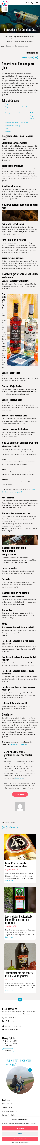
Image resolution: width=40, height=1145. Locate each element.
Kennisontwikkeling (8, 1115)
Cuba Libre (33, 119)
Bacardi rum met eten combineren (16, 123)
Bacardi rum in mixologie (13, 126)
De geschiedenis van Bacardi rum (16, 104)
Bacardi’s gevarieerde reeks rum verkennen (19, 110)
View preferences (20, 1139)
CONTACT (8, 1050)
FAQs (6, 129)
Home (2, 46)
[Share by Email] (36, 57)
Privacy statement (23, 1142)
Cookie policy (15, 1142)
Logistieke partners (8, 1111)
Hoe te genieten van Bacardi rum (16, 113)
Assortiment (6, 1103)
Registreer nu (20, 794)
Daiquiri (32, 116)
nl (27, 2)
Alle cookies (20, 1128)
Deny (20, 1134)
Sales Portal (19, 778)
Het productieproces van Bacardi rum (17, 107)
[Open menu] (37, 2)
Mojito (32, 113)
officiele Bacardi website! (18, 744)
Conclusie (8, 132)
